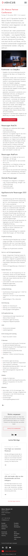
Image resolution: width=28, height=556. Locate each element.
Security (3, 535)
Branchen (16, 525)
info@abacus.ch (5, 520)
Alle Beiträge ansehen (14, 501)
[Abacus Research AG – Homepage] (8, 2)
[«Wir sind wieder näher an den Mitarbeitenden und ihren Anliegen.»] (14, 484)
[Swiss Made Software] (14, 551)
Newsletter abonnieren (14, 428)
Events (15, 535)
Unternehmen (17, 537)
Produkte (16, 523)
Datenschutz (4, 527)
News (15, 532)
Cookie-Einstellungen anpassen (9, 543)
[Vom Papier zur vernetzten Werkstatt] (14, 456)
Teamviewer (4, 533)
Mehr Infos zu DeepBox (9, 119)
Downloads (4, 532)
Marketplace (17, 527)
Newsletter (16, 533)
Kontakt (3, 523)
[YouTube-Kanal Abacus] (10, 547)
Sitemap (3, 528)
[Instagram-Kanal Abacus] (6, 547)
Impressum (4, 525)
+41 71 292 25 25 (5, 518)
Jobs (15, 539)
